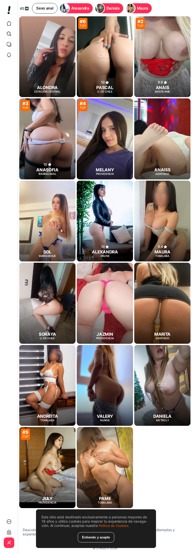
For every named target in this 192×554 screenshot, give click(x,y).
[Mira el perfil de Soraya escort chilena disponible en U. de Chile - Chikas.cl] (47, 303)
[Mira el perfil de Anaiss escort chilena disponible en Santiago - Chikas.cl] (162, 138)
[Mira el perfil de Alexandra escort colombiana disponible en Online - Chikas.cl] (105, 221)
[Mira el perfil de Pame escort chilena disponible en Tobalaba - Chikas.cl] (105, 467)
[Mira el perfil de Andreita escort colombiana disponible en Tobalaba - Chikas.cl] (47, 385)
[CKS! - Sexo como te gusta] (9, 12)
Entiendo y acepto (96, 537)
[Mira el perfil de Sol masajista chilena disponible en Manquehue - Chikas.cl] (47, 221)
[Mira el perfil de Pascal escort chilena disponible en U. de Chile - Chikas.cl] (105, 56)
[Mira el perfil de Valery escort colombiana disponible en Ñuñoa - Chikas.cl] (105, 385)
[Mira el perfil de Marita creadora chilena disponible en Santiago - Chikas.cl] (162, 303)
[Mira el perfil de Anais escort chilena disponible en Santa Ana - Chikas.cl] (162, 56)
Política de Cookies (113, 525)
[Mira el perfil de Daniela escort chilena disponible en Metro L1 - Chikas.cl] (162, 385)
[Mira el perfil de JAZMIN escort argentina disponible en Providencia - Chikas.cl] (105, 303)
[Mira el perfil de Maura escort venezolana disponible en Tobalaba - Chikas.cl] (162, 221)
